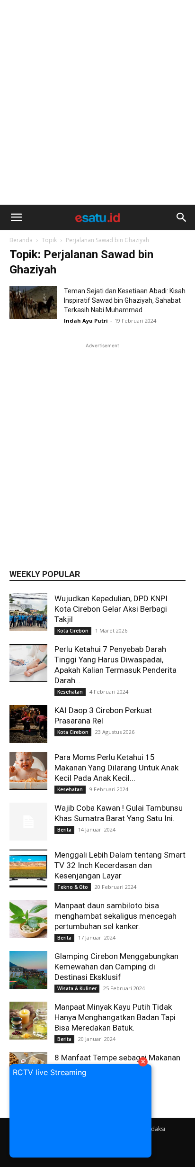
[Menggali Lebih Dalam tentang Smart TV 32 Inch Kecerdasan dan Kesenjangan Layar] (28, 868)
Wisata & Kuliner (77, 988)
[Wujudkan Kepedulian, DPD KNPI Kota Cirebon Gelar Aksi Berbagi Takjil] (28, 612)
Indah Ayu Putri (86, 320)
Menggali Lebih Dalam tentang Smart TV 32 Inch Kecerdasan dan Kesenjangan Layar (120, 865)
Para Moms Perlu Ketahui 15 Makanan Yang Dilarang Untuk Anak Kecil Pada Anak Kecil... (116, 767)
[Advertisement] (97, 102)
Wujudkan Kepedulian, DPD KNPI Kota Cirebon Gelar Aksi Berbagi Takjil (111, 609)
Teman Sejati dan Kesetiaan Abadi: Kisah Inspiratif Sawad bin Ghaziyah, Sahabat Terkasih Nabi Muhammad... (125, 300)
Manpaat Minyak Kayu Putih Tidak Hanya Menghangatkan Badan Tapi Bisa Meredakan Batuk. (115, 1017)
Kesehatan (70, 691)
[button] (16, 217)
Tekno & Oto (72, 887)
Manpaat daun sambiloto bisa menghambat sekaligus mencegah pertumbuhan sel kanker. (115, 916)
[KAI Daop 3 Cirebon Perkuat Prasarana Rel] (28, 724)
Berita (64, 829)
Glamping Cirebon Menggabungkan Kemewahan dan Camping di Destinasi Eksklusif (116, 966)
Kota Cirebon (73, 630)
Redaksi (154, 1129)
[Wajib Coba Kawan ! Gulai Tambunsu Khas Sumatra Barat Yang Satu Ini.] (28, 822)
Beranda (21, 240)
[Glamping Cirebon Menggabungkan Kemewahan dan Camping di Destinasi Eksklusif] (28, 970)
